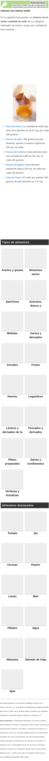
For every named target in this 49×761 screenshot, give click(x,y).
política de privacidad (12, 757)
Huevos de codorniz (16, 152)
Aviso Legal (24, 757)
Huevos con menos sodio (15, 10)
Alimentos (38, 2)
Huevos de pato (14, 139)
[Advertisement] (24, 57)
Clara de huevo (13, 177)
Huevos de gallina (15, 164)
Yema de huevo (14, 126)
